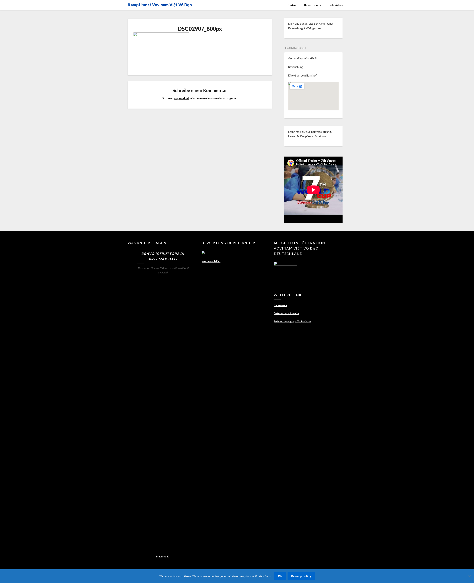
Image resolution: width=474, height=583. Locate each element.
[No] (469, 576)
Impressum (280, 305)
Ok (280, 576)
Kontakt (292, 5)
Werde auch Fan (211, 261)
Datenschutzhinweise (286, 313)
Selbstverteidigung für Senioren (292, 321)
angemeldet (181, 98)
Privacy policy (301, 576)
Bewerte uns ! (313, 5)
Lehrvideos (336, 5)
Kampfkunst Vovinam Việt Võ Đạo (160, 4)
